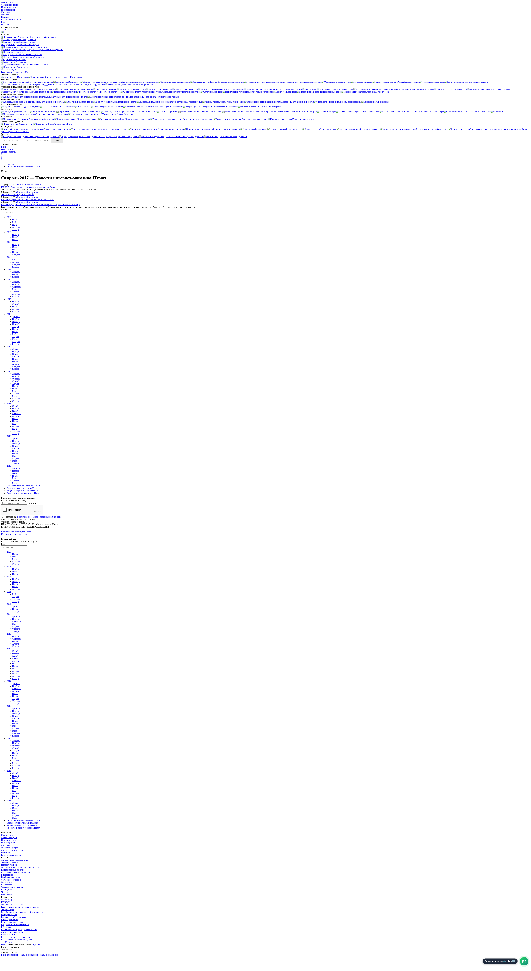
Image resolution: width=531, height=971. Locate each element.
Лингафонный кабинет (12, 932)
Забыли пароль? (8, 152)
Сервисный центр (9, 5)
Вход (3, 147)
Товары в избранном (28, 955)
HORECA (6, 902)
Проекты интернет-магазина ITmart (23, 493)
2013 (9, 466)
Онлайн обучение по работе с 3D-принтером (22, 912)
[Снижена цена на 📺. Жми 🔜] (524, 961)
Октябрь (16, 237)
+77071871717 (8, 29)
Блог (3, 22)
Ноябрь (15, 234)
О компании (7, 2)
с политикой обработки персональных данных (39, 517)
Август (15, 326)
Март (14, 224)
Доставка (5, 12)
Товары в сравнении (48, 955)
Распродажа (6, 894)
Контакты (5, 17)
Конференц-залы (9, 914)
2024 (9, 242)
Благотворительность (11, 20)
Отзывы (5, 15)
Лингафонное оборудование (14, 860)
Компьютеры (7, 885)
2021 (9, 269)
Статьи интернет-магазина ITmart (22, 488)
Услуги (4, 892)
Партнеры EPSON (9, 919)
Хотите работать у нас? (12, 850)
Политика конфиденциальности (16, 532)
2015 (9, 403)
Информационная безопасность (16, 937)
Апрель (15, 262)
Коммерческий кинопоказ (13, 917)
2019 (9, 299)
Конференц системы (10, 877)
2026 (9, 217)
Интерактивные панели (12, 870)
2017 (9, 346)
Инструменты (7, 890)
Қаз (7, 24)
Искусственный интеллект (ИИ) (16, 939)
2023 (9, 257)
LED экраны (7, 927)
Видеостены (7, 875)
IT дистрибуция (8, 7)
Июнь (15, 219)
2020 (9, 279)
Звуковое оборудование (12, 887)
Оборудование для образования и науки (20, 867)
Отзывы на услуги (10, 847)
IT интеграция (8, 10)
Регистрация (7, 149)
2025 (9, 232)
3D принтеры (7, 909)
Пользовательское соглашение (15, 534)
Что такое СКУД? (9, 934)
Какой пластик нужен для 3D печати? (19, 929)
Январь (15, 229)
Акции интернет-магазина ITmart (22, 491)
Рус (2, 24)
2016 (9, 371)
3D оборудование (9, 862)
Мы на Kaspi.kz (8, 899)
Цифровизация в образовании (15, 924)
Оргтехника (6, 882)
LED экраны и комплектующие (16, 872)
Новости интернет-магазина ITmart (23, 166)
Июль (15, 239)
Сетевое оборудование (11, 880)
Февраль (16, 227)
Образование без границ (12, 904)
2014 (9, 436)
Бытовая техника (9, 865)
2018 (9, 314)
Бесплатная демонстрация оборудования (20, 907)
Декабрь (16, 272)
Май (14, 222)
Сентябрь (16, 287)
